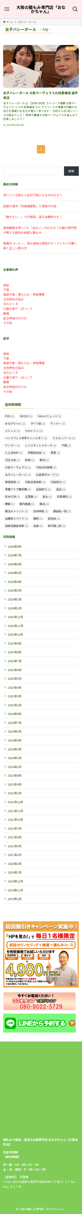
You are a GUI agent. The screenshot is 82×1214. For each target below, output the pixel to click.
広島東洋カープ (47, 474)
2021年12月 (15, 802)
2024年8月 (15, 714)
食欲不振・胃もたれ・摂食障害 (24, 294)
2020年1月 (15, 872)
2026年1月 (15, 608)
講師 (38, 518)
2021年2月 (15, 855)
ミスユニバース (63, 438)
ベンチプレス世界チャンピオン (26, 438)
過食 (38, 526)
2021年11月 (15, 811)
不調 (66, 445)
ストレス (12, 431)
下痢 (6, 289)
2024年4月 (15, 740)
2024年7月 (15, 722)
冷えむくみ (10, 304)
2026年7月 (15, 555)
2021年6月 (15, 837)
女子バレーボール (18, 474)
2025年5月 (15, 678)
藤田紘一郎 (62, 511)
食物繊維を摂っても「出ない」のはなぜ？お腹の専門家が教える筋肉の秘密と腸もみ (40, 230)
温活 (60, 489)
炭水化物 (12, 496)
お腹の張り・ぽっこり (18, 308)
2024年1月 (15, 767)
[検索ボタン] (75, 9)
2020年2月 (15, 863)
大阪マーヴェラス (18, 467)
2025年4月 (15, 687)
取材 (44, 460)
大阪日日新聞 (46, 467)
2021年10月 (15, 819)
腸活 (44, 504)
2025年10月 (15, 634)
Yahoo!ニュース (49, 416)
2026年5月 (15, 573)
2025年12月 (15, 617)
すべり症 (38, 423)
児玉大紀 (12, 460)
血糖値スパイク (16, 518)
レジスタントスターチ (40, 445)
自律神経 (40, 511)
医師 (29, 460)
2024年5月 (15, 731)
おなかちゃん (15, 423)
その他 (7, 323)
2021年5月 (15, 846)
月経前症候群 (35, 482)
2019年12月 (15, 881)
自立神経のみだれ (15, 318)
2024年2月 (15, 758)
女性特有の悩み (13, 299)
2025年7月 (15, 661)
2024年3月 (15, 749)
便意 (55, 452)
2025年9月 (15, 643)
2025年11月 (15, 626)
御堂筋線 (12, 482)
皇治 (47, 496)
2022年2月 (15, 793)
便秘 (6, 285)
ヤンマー (12, 445)
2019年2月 (15, 899)
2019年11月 (15, 890)
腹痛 (6, 313)
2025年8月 (15, 652)
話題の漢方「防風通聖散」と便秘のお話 (29, 206)
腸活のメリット (16, 511)
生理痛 (31, 496)
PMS (9, 416)
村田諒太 (58, 482)
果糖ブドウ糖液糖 (18, 489)
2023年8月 (15, 775)
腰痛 (9, 504)
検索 (71, 171)
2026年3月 (15, 590)
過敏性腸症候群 (16, 526)
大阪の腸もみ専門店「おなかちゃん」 (41, 9)
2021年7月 (15, 828)
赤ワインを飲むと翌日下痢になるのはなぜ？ (32, 195)
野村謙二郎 (56, 526)
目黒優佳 (64, 496)
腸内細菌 (27, 504)
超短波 (54, 518)
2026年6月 (15, 564)
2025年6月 (15, 670)
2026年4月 (15, 581)
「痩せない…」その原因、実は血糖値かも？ (32, 217)
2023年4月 (15, 784)
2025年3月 (15, 696)
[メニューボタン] (6, 9)
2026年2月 (15, 599)
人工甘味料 (14, 452)
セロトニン (34, 431)
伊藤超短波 (36, 452)
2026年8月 (15, 546)
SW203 (26, 416)
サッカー (57, 423)
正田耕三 (43, 489)
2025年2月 (15, 705)
